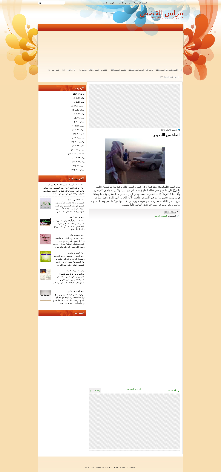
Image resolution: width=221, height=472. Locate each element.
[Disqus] (134, 263)
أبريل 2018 (79, 94)
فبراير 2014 (79, 130)
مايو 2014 (80, 118)
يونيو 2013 (80, 161)
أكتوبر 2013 (79, 146)
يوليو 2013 (80, 158)
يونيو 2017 (80, 102)
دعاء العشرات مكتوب (75, 291)
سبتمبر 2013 (79, 150)
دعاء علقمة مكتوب (76, 217)
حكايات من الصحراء (100, 70)
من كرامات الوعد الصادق (173, 77)
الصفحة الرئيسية (140, 3)
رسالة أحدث (173, 390)
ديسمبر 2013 (79, 138)
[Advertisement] (110, 45)
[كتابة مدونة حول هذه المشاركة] (171, 212)
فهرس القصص (108, 3)
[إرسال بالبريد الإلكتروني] (174, 212)
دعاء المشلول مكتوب (75, 199)
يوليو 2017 (80, 98)
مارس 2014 (79, 126)
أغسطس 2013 (78, 153)
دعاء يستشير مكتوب (76, 235)
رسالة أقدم (95, 390)
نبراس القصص (161, 13)
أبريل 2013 (79, 170)
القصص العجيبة (120, 70)
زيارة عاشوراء (71, 70)
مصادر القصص (124, 3)
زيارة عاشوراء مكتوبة (75, 270)
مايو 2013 (80, 166)
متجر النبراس (89, 467)
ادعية (151, 70)
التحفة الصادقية (138, 70)
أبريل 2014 (79, 122)
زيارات (84, 70)
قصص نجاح (55, 70)
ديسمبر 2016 (79, 106)
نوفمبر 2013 (79, 142)
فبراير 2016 (79, 110)
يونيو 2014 (80, 114)
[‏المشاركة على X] (168, 212)
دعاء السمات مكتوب (76, 253)
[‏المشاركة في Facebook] (165, 212)
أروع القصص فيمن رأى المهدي (170, 70)
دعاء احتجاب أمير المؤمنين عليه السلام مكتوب (65, 185)
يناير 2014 (80, 134)
